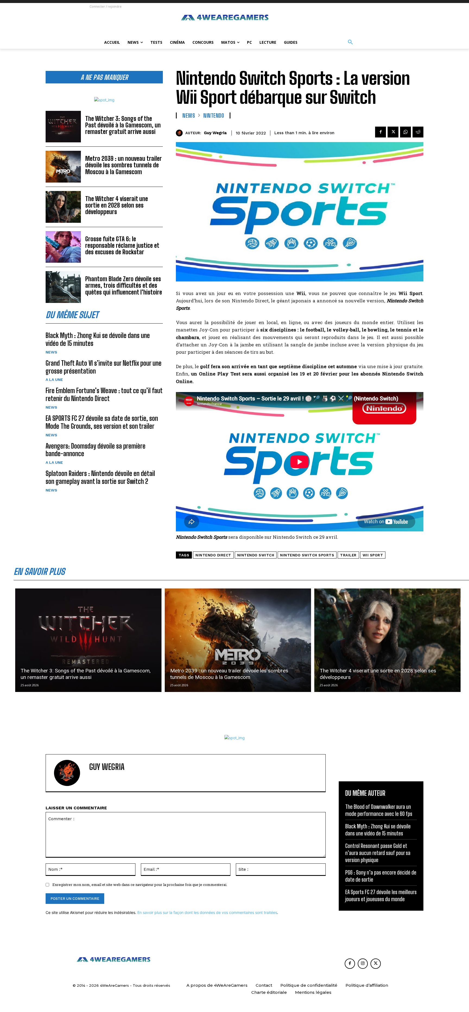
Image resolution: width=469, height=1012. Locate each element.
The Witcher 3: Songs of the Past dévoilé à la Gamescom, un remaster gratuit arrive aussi (123, 125)
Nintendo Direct (213, 555)
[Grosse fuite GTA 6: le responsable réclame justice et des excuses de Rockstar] (63, 247)
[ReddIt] (418, 132)
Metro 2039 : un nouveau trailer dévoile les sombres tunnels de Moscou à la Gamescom (123, 165)
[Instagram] (363, 963)
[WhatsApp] (405, 132)
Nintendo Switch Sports (307, 555)
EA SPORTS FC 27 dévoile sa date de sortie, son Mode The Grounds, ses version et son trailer (102, 422)
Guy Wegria (215, 132)
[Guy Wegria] (180, 133)
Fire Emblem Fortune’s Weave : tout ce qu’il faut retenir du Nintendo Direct (104, 394)
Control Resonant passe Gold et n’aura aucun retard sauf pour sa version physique (377, 852)
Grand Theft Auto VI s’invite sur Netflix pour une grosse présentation (103, 367)
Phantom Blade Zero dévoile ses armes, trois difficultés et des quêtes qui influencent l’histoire (123, 285)
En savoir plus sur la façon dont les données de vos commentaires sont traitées (207, 912)
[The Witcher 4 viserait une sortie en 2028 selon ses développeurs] (63, 207)
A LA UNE (54, 379)
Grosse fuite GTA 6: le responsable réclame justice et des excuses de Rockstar (122, 245)
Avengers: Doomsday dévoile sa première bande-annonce (95, 450)
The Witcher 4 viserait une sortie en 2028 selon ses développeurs (116, 205)
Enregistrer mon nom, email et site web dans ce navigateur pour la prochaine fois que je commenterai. (139, 884)
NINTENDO (213, 115)
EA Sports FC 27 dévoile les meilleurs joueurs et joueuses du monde (381, 895)
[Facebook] (380, 132)
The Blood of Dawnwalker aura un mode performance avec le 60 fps (378, 810)
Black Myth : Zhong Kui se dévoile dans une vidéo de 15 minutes (378, 829)
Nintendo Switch (255, 555)
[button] (350, 42)
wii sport (373, 555)
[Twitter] (393, 132)
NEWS (51, 352)
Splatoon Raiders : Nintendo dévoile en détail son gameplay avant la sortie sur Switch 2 (100, 477)
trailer (348, 555)
